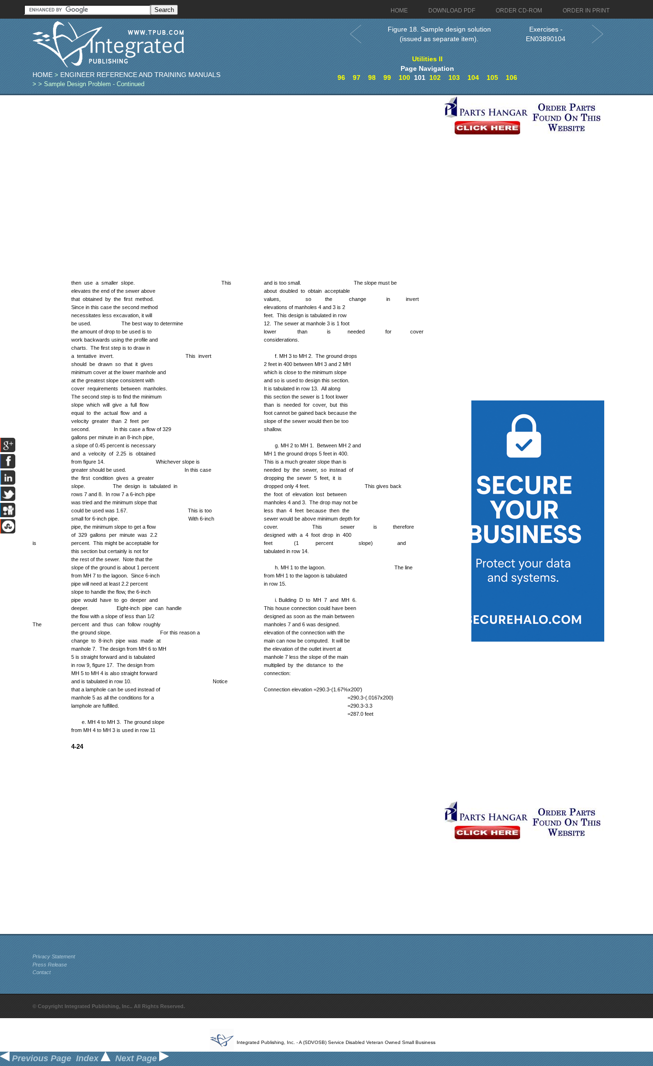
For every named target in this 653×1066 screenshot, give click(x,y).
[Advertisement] (236, 162)
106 (511, 77)
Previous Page (40, 1058)
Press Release (50, 964)
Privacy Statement (54, 956)
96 (341, 77)
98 (372, 77)
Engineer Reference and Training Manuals (140, 74)
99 (387, 77)
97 (356, 77)
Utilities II (427, 59)
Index (88, 1058)
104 (473, 77)
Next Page (137, 1058)
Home (43, 74)
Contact (42, 972)
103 (454, 77)
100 (404, 77)
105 (492, 77)
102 (435, 77)
